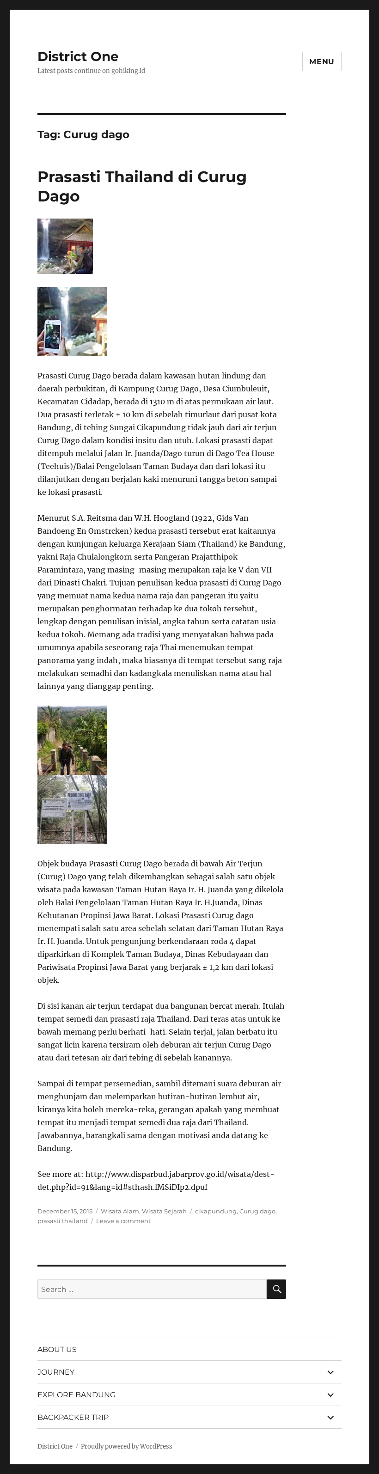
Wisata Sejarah (164, 1211)
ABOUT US (57, 1349)
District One (78, 56)
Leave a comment (123, 1220)
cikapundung (216, 1211)
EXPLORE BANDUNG (76, 1394)
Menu (322, 61)
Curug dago (257, 1211)
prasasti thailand (62, 1220)
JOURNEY (55, 1372)
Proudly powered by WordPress (126, 1446)
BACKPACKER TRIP (73, 1417)
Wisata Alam (120, 1211)
